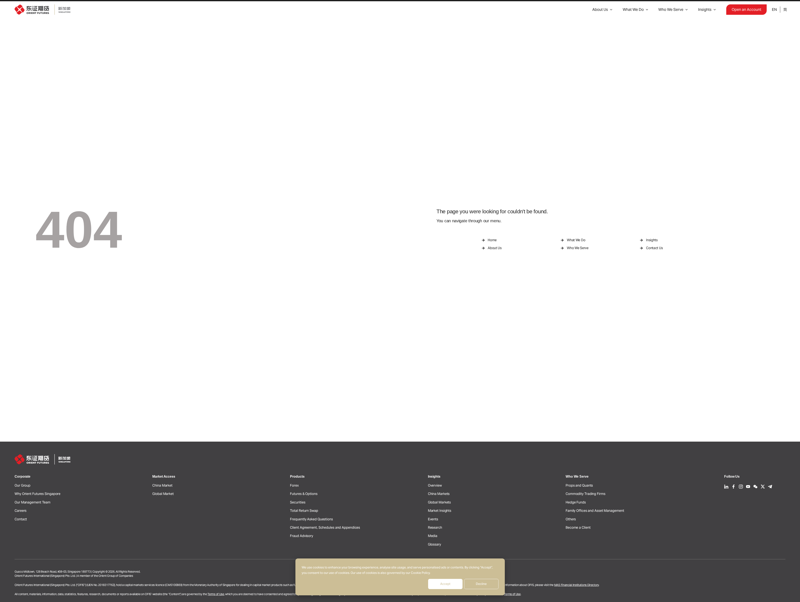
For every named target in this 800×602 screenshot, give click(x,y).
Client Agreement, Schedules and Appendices (325, 527)
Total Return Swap (304, 510)
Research (435, 527)
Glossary (434, 544)
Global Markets (439, 502)
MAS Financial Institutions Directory (576, 585)
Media (433, 536)
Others (571, 519)
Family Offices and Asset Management (595, 510)
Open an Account (746, 9)
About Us (600, 9)
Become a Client (578, 527)
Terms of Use (216, 594)
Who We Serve (670, 9)
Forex (294, 485)
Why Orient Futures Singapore (37, 494)
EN (774, 9)
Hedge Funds (576, 502)
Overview (435, 485)
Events (433, 519)
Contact (21, 519)
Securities (297, 502)
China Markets (439, 494)
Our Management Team (32, 502)
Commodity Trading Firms (585, 494)
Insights (704, 9)
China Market (162, 485)
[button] (610, 9)
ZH (785, 9)
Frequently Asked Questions (311, 519)
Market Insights (439, 510)
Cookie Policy (420, 573)
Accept (445, 584)
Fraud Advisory (301, 536)
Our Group (22, 485)
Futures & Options (303, 494)
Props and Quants (579, 485)
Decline (481, 584)
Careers (20, 510)
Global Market (163, 494)
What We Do (633, 9)
